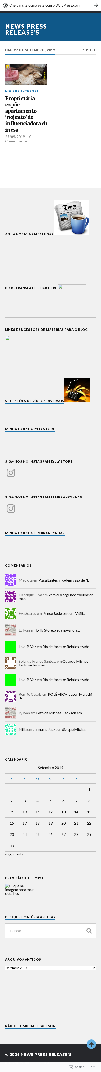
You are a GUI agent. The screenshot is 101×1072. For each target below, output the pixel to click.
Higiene (12, 91)
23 (12, 834)
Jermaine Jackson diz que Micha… (60, 729)
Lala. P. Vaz (27, 646)
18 (37, 823)
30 (12, 845)
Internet (30, 91)
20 (63, 823)
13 (63, 812)
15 (89, 812)
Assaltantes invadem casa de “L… (65, 580)
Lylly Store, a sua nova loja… (58, 630)
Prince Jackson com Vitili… (64, 613)
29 (89, 834)
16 (12, 823)
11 (37, 812)
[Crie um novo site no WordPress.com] (50, 5)
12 (50, 812)
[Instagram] (10, 470)
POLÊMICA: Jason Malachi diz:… (55, 696)
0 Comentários (18, 138)
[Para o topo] (91, 1044)
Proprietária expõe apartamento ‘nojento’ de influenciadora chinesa (26, 114)
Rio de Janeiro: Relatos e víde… (67, 646)
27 (63, 834)
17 (25, 823)
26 (50, 834)
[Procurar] (89, 930)
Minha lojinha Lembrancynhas (35, 533)
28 (76, 834)
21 (76, 823)
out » (20, 854)
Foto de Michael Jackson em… (60, 713)
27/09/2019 (15, 136)
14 (76, 812)
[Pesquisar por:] (50, 930)
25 (37, 834)
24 (25, 834)
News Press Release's (26, 29)
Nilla (23, 729)
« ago (9, 854)
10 (25, 812)
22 (89, 823)
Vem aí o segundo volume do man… (56, 596)
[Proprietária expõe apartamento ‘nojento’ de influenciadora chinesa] (26, 74)
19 (50, 823)
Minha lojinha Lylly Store (30, 429)
